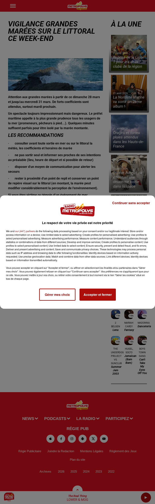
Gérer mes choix (57, 294)
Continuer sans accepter (131, 203)
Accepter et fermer (98, 294)
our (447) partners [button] (25, 231)
